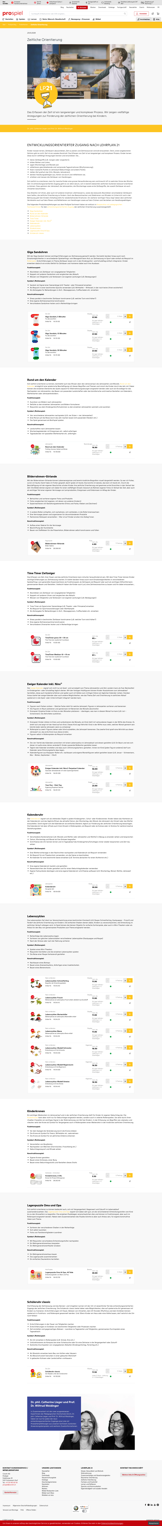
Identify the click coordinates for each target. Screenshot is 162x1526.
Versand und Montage (10, 1510)
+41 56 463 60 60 (11, 1482)
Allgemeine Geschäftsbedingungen (25, 1505)
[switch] (84, 1511)
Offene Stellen (31, 1510)
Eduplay (89, 314)
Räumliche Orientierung (89, 1477)
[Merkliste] (152, 13)
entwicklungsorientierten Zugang (60, 207)
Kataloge (112, 7)
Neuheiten (70, 7)
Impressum (6, 1505)
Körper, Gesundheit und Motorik (92, 1471)
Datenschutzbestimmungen (112, 1523)
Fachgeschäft (122, 7)
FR (158, 7)
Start (4, 24)
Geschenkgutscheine (49, 1482)
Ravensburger (88, 444)
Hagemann (89, 1045)
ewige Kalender (37, 688)
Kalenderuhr (35, 223)
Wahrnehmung (86, 1473)
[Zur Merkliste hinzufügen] (130, 322)
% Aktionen (82, 7)
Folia (90, 541)
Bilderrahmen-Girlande (39, 216)
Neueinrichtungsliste (49, 1477)
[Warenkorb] (158, 13)
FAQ (22, 1510)
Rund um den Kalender (39, 213)
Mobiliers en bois (48, 1495)
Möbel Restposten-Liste (50, 1491)
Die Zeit (47, 314)
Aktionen (45, 1486)
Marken (93, 7)
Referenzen (151, 7)
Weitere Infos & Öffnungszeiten (133, 1475)
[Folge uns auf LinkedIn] (151, 1504)
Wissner (89, 1368)
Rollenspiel (31, 261)
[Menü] (88, 1506)
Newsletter (133, 7)
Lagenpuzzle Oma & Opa (39, 230)
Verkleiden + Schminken (52, 1173)
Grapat (90, 765)
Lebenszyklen (35, 226)
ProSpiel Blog (12, 24)
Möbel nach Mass (48, 1493)
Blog (62, 7)
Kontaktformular (11, 1492)
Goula (90, 884)
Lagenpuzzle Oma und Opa (59, 1211)
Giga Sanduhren (36, 211)
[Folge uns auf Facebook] (145, 1504)
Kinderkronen (35, 228)
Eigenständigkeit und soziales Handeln (94, 1488)
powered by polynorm (152, 1520)
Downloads (102, 7)
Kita (157, 19)
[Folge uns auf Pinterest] (157, 1504)
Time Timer (34, 218)
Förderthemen (23, 24)
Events (142, 7)
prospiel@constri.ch (9, 1485)
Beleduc (89, 1269)
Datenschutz (43, 1505)
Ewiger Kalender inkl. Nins (41, 221)
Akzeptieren (153, 1523)
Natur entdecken (50, 978)
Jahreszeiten (49, 444)
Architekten (144, 19)
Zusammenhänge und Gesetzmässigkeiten (95, 1475)
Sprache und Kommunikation (91, 1486)
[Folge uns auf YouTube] (154, 1504)
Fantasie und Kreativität (89, 1482)
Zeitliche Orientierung (88, 1480)
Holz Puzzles (49, 1269)
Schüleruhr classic (37, 233)
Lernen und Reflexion (88, 1484)
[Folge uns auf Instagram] (148, 1504)
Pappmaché (48, 541)
